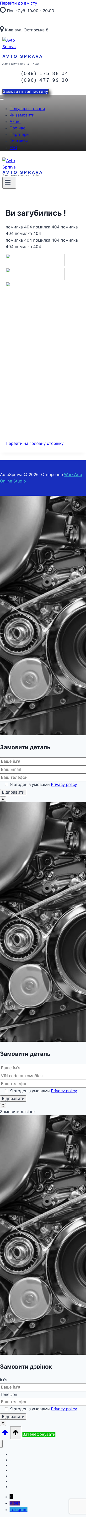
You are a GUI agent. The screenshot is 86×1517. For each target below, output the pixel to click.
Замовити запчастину (25, 91)
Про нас (17, 128)
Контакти (19, 141)
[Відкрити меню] (9, 183)
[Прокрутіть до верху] (5, 1434)
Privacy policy (64, 784)
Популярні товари (27, 108)
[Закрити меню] (1, 1444)
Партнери (19, 134)
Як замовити (22, 115)
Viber (15, 1503)
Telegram (18, 1509)
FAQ (13, 147)
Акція (15, 121)
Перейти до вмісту (18, 3)
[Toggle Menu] (2, 99)
